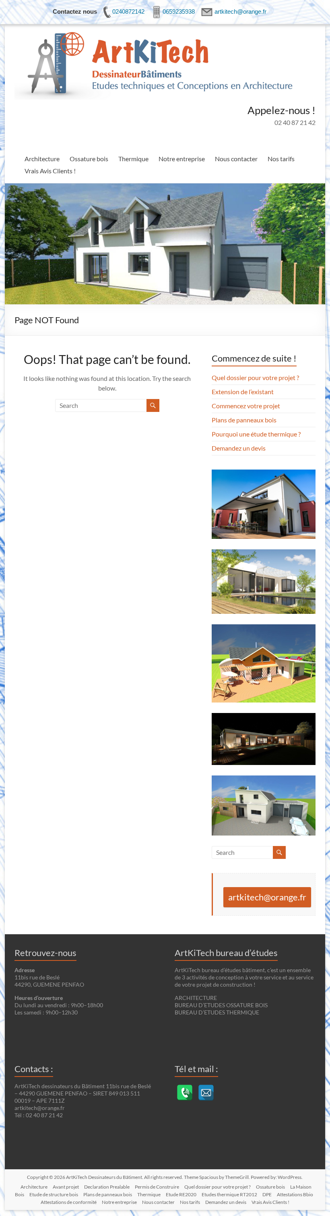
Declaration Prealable (107, 1187)
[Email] (206, 1093)
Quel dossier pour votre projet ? (255, 377)
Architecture (42, 158)
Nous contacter (236, 158)
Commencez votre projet (246, 405)
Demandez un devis (239, 448)
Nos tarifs (281, 158)
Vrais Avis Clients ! (50, 171)
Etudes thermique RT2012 (229, 1194)
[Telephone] (185, 1093)
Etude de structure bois (53, 1194)
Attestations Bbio (295, 1194)
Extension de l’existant (243, 391)
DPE (267, 1194)
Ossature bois (89, 158)
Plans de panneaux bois (244, 420)
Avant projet (66, 1187)
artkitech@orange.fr (267, 897)
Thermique (133, 158)
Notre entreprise (182, 158)
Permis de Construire (157, 1187)
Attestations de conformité (69, 1202)
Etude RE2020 (181, 1194)
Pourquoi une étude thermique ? (256, 434)
